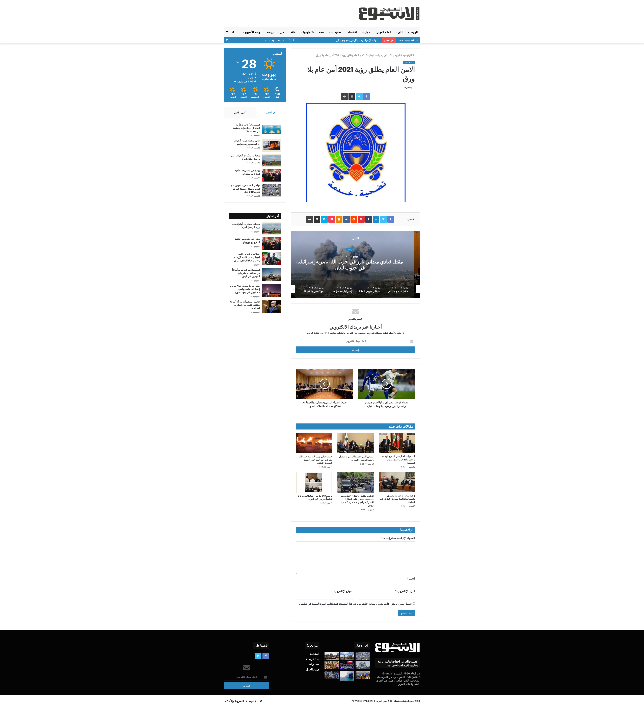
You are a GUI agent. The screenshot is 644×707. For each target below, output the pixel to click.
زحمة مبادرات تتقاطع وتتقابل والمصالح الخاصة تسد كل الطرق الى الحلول (397, 499)
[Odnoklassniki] (339, 219)
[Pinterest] (361, 219)
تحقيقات (336, 32)
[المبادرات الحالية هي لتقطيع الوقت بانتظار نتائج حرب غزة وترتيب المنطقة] (397, 443)
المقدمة (314, 653)
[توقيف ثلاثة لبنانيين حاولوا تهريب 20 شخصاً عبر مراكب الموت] (314, 482)
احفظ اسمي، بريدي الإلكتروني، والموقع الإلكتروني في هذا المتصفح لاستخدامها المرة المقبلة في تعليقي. (355, 603)
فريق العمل (312, 669)
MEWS (369, 701)
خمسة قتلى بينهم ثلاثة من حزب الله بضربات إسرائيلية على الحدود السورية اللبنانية (315, 460)
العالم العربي (383, 32)
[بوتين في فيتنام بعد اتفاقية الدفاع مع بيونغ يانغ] (271, 175)
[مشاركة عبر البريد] (351, 96)
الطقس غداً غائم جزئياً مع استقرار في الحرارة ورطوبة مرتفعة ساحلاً (246, 128)
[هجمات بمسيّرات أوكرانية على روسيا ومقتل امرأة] (271, 160)
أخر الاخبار (270, 112)
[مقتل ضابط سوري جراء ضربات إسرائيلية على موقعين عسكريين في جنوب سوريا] (271, 290)
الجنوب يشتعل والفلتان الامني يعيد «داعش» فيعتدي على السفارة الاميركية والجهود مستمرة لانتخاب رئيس (357, 500)
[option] (355, 264)
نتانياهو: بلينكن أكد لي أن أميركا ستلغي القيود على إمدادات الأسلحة (245, 305)
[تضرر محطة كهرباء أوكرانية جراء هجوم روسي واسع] (271, 145)
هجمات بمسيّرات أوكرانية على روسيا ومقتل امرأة (245, 157)
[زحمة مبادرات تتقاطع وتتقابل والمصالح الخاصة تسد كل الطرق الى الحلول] (397, 482)
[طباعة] (344, 96)
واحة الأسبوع (252, 32)
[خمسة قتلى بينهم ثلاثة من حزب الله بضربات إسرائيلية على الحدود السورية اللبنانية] (314, 443)
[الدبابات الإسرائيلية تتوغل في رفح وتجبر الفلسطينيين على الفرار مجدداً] (332, 656)
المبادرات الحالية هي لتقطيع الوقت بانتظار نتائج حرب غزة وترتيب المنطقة (398, 459)
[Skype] (324, 219)
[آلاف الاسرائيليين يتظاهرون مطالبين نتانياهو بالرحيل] (332, 675)
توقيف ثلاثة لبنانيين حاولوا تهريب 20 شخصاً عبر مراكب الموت (315, 497)
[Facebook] (366, 96)
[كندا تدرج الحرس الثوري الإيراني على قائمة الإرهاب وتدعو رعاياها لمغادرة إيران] (271, 258)
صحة (321, 32)
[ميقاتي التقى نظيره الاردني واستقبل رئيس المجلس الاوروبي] (355, 443)
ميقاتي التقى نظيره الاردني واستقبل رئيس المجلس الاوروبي (356, 458)
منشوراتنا (313, 664)
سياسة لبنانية (374, 55)
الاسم (411, 578)
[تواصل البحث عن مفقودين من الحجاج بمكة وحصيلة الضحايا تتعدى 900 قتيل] (271, 190)
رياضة (270, 32)
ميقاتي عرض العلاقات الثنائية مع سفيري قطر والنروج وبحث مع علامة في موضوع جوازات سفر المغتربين (355, 264)
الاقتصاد (352, 32)
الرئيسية (413, 32)
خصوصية (251, 701)
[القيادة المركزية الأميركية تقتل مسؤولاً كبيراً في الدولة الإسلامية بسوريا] (347, 656)
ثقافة (293, 32)
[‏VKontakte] (346, 219)
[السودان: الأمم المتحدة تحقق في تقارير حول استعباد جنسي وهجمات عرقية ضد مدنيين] (332, 665)
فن (282, 32)
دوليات (366, 32)
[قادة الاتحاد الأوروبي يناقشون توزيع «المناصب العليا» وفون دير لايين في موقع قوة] (363, 675)
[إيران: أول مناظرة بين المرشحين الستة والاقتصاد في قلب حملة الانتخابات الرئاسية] (347, 665)
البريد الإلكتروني (405, 591)
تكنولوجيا (308, 32)
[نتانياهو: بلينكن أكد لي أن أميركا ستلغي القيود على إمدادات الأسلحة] (271, 306)
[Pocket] (331, 219)
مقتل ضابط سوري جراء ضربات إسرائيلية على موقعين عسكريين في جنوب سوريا (244, 289)
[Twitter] (359, 96)
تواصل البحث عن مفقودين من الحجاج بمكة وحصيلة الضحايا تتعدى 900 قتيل (245, 189)
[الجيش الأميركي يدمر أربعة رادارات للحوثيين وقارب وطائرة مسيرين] (347, 676)
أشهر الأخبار (240, 112)
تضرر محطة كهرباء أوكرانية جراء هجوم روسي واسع (246, 142)
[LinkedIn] (376, 219)
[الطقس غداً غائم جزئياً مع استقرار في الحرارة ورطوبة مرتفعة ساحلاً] (271, 129)
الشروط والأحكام (234, 701)
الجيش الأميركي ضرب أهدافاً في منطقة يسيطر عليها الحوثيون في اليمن (343, 40)
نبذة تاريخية (312, 659)
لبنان (400, 32)
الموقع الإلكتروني (343, 591)
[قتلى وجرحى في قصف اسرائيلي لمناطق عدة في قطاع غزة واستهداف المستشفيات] (363, 665)
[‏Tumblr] (368, 219)
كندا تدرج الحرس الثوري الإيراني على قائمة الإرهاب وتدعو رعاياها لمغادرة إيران (247, 257)
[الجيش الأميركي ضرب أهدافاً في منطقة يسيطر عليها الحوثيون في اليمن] (271, 274)
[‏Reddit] (354, 219)
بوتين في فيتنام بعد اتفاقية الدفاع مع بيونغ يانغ (247, 172)
